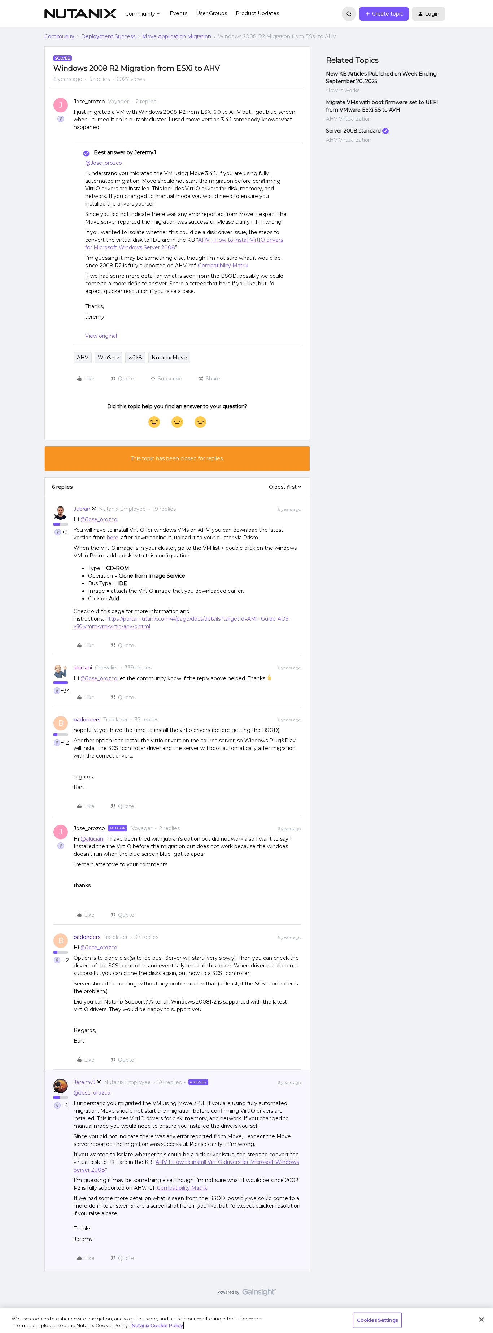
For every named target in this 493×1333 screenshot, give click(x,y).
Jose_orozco (89, 101)
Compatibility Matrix (223, 265)
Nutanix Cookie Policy (157, 1325)
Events (178, 13)
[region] (246, 1320)
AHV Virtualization (348, 119)
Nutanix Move (169, 357)
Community (59, 36)
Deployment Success (108, 36)
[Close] (481, 1320)
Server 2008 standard (353, 131)
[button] (384, 14)
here (112, 537)
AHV (82, 357)
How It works (342, 90)
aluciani (83, 667)
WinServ (108, 357)
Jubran (82, 509)
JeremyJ (84, 1082)
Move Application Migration (176, 36)
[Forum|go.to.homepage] (80, 14)
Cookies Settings (377, 1320)
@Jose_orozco (103, 163)
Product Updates (257, 13)
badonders (87, 719)
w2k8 (135, 357)
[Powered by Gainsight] (247, 1294)
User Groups (211, 13)
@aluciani (92, 839)
